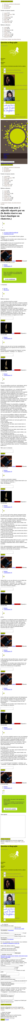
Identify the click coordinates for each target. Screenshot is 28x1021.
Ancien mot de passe (5, 977)
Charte (5, 157)
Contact (5, 156)
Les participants (7, 6)
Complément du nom (9, 234)
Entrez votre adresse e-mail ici (8, 945)
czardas (6, 18)
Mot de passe (18, 927)
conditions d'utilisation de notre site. (11, 943)
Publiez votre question (6, 1004)
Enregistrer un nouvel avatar (7, 955)
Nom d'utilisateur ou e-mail (7, 925)
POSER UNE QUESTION (6, 1)
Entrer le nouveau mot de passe (8, 979)
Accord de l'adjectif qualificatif (11, 232)
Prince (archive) (8, 14)
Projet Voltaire (14, 841)
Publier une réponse (5, 838)
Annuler (2, 321)
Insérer (2, 1019)
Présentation (6, 153)
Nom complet (4, 958)
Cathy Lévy (7, 22)
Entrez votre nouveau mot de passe (9, 950)
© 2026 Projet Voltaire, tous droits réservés (11, 39)
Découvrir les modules (10, 809)
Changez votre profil (5, 957)
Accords (13, 262)
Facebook (3, 965)
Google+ (17, 967)
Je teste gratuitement (10, 279)
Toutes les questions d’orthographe (12, 4)
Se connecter (10, 939)
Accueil (2, 204)
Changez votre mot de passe (20, 955)
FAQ (5, 155)
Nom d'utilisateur (5, 933)
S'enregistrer (11, 930)
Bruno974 (7, 36)
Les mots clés (7, 8)
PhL (5, 19)
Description (3, 974)
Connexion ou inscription (7, 163)
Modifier (3, 320)
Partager (5, 264)
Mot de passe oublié (19, 928)
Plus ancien (6, 289)
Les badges (6, 5)
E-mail (24, 933)
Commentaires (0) (8, 266)
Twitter (21, 965)
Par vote (5, 288)
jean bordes (7, 21)
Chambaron (7, 17)
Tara (5, 15)
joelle (5, 13)
